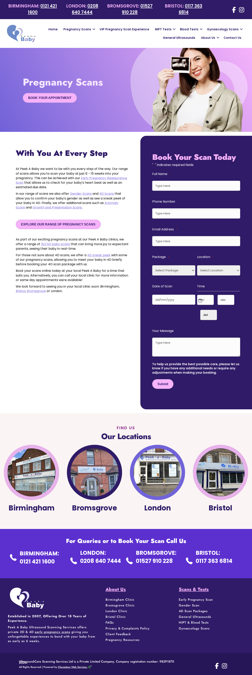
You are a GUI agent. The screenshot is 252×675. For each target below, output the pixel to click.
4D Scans (106, 193)
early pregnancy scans (52, 632)
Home (53, 29)
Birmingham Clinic (120, 599)
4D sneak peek (98, 255)
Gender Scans (81, 193)
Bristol (20, 291)
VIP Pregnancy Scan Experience (124, 29)
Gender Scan (189, 605)
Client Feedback (118, 634)
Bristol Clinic (116, 616)
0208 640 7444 (85, 9)
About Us (208, 38)
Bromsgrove (36, 291)
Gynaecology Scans (223, 29)
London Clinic (116, 611)
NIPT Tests (163, 29)
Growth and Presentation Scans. (57, 207)
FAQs (110, 622)
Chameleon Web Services (72, 667)
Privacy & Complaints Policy (128, 628)
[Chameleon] (89, 667)
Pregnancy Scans (77, 29)
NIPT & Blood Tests (194, 622)
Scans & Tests (194, 589)
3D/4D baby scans (55, 244)
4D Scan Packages (193, 611)
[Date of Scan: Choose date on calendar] (200, 300)
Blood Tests (189, 29)
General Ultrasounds (179, 38)
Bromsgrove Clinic (120, 605)
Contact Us (232, 38)
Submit (163, 384)
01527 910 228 (137, 9)
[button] (94, 29)
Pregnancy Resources (123, 640)
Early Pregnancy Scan (196, 599)
